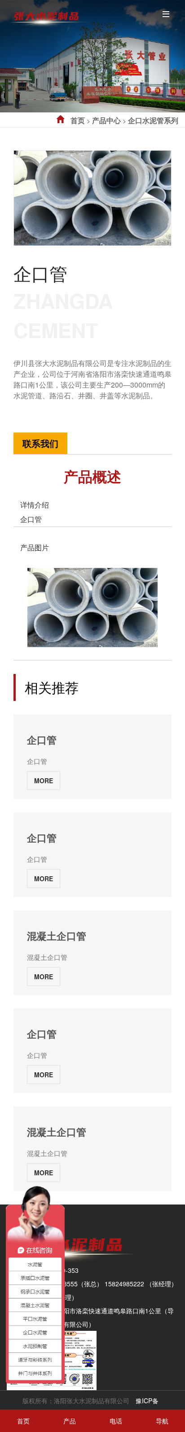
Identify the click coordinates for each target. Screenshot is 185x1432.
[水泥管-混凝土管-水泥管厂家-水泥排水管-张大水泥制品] (46, 15)
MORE (43, 780)
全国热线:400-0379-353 (47, 405)
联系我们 (40, 443)
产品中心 (106, 120)
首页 (77, 120)
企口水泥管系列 (153, 120)
